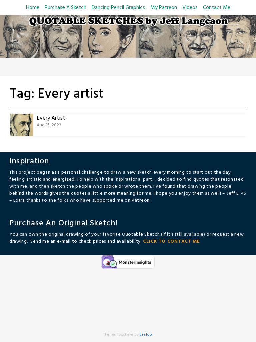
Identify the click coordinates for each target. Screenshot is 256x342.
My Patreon (163, 7)
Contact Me (216, 7)
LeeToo (146, 334)
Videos (190, 7)
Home (32, 7)
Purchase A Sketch (65, 7)
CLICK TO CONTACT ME (171, 241)
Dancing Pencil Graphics (118, 7)
